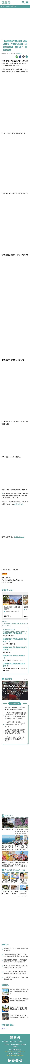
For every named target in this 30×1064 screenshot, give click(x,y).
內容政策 (20, 1041)
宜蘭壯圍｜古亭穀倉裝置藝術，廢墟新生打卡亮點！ (14, 881)
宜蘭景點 (13, 6)
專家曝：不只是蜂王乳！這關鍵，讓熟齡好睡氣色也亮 (23, 881)
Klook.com (5, 1028)
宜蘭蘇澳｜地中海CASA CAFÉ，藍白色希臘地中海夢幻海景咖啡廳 (15, 708)
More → (26, 679)
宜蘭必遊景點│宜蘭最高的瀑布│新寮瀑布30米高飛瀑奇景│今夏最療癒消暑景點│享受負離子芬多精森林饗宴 (5, 893)
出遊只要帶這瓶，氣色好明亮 (14, 893)
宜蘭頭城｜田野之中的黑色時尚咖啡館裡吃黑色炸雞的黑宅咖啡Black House (15, 739)
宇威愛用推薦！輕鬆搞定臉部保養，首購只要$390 (13, 724)
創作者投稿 (5, 1041)
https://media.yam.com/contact (15, 1055)
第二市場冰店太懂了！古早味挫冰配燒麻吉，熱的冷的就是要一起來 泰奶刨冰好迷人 (16, 972)
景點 (7, 6)
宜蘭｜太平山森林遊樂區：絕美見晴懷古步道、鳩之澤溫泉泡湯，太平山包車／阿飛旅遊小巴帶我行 (15, 731)
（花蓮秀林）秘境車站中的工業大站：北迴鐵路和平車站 (16, 978)
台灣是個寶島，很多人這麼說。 (14, 691)
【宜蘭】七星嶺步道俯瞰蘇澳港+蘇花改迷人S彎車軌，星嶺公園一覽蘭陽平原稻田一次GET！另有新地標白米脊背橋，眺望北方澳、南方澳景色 (15, 715)
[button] (26, 690)
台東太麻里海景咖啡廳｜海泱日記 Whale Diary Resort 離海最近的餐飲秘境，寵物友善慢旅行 (16, 955)
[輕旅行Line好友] (20, 1060)
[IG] (13, 1060)
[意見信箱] (16, 1060)
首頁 (2, 6)
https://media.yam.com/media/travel (15, 1051)
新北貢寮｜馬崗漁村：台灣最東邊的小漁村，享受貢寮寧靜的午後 (23, 893)
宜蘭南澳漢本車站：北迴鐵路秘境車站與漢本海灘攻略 (16, 949)
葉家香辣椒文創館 (19, 537)
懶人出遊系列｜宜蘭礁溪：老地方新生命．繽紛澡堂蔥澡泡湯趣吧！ (16, 688)
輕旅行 (6, 2)
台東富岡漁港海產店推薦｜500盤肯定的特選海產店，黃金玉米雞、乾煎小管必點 (15, 961)
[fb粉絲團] (9, 1060)
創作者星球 (13, 1041)
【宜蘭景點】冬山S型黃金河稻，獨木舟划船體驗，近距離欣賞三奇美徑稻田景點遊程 (6, 881)
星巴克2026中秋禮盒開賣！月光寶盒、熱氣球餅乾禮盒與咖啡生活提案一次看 (16, 966)
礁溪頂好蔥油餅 (18, 504)
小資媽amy (19, 53)
